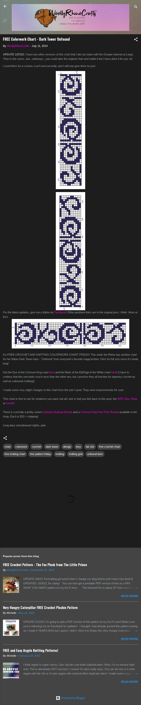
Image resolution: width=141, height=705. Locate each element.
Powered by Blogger (72, 697)
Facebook (60, 312)
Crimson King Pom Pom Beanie (99, 412)
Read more (129, 596)
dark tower (52, 446)
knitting (60, 454)
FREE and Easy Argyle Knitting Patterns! (30, 650)
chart (8, 446)
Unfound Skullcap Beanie (57, 412)
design (67, 446)
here (52, 372)
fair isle (90, 446)
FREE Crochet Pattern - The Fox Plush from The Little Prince (45, 564)
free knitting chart (15, 454)
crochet (36, 446)
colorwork (21, 446)
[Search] (136, 7)
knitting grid (75, 454)
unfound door (95, 454)
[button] (136, 40)
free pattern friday (40, 454)
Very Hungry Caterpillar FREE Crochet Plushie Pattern (40, 607)
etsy (78, 446)
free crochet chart (109, 446)
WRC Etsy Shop (127, 398)
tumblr (10, 403)
